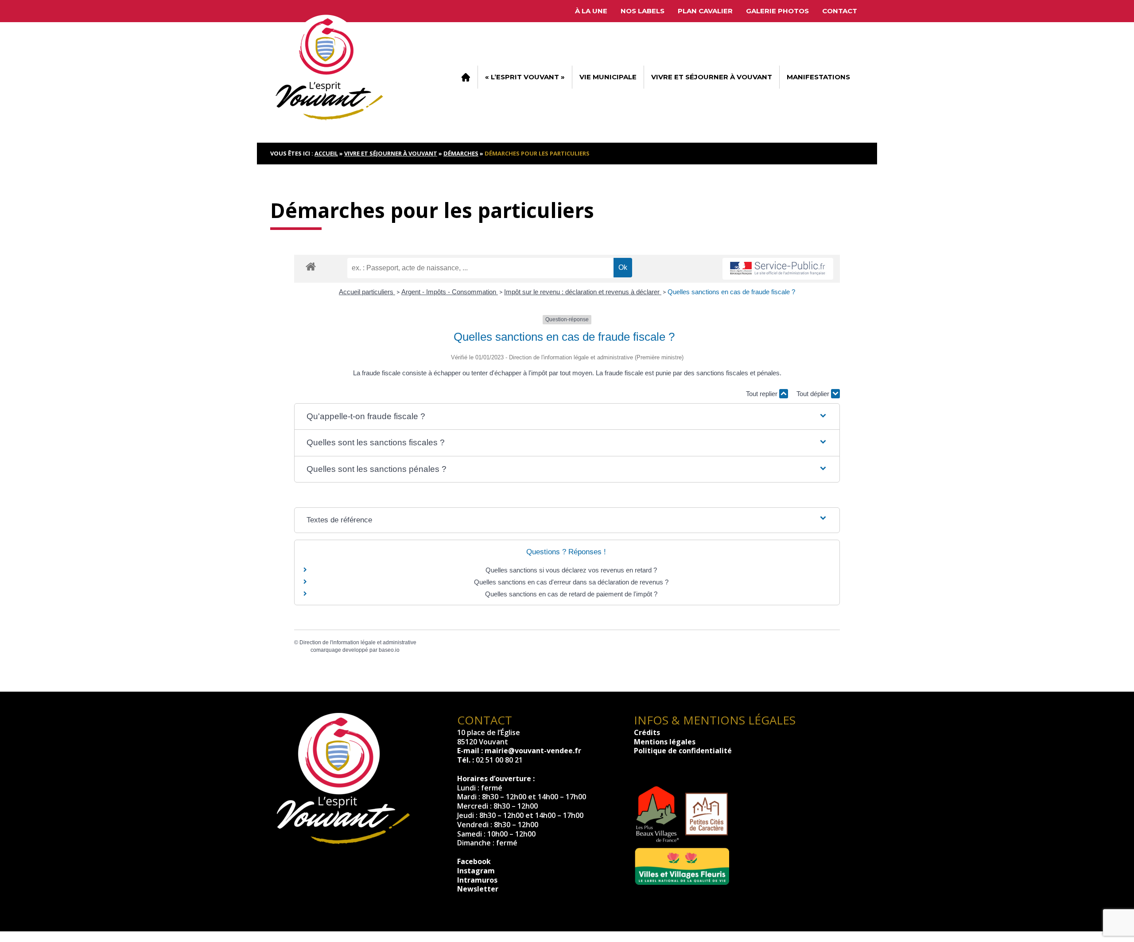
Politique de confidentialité (683, 750)
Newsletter (477, 889)
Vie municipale (608, 77)
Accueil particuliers (367, 292)
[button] (567, 417)
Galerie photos (777, 11)
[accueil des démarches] (311, 266)
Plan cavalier (705, 11)
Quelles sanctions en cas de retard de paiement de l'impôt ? (571, 594)
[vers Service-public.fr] (777, 269)
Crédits (647, 732)
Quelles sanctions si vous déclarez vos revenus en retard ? (571, 570)
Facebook (474, 861)
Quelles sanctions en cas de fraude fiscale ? (731, 292)
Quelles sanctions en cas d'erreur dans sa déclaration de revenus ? (571, 582)
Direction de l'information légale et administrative (357, 642)
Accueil (466, 77)
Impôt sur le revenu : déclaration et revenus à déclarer (582, 292)
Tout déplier (813, 393)
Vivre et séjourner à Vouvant (711, 77)
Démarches (460, 153)
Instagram (476, 871)
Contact (839, 11)
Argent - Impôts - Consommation (449, 292)
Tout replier (762, 393)
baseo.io (389, 650)
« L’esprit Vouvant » (525, 77)
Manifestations (818, 77)
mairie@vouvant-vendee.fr (533, 750)
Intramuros (477, 880)
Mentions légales (664, 742)
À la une (591, 11)
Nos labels (642, 11)
